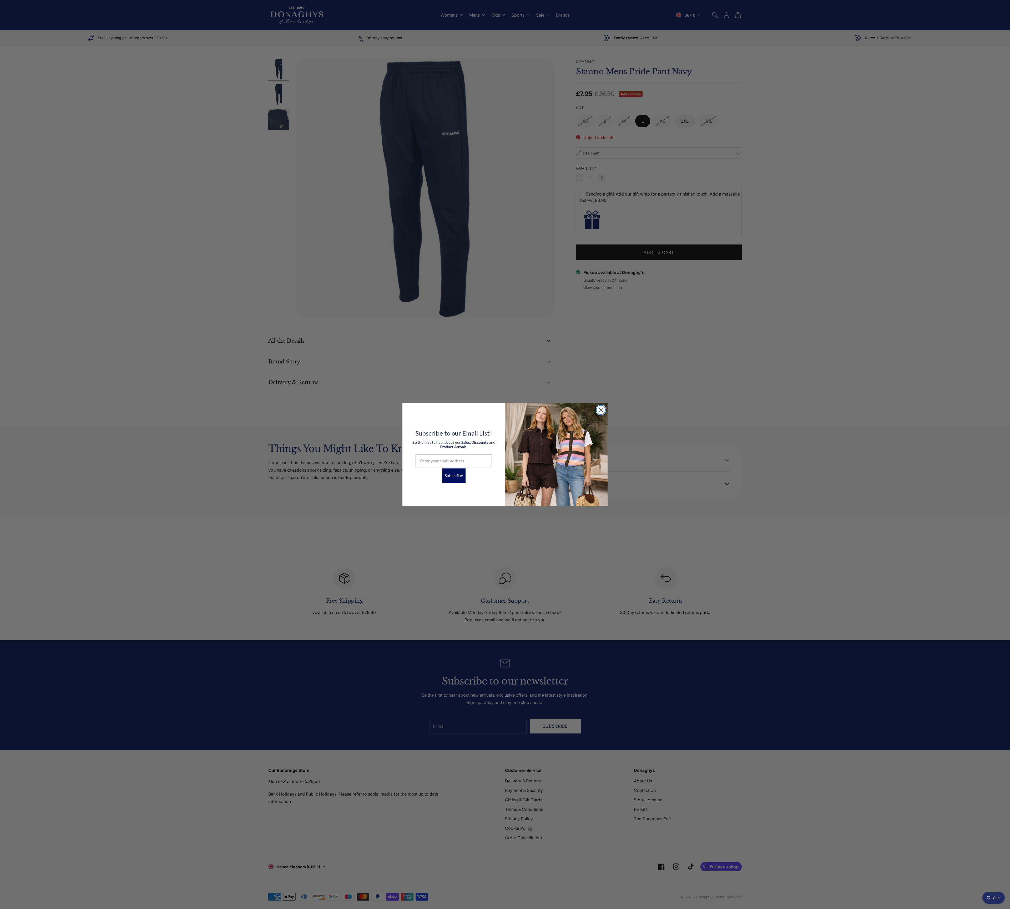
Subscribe (454, 475)
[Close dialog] (600, 409)
